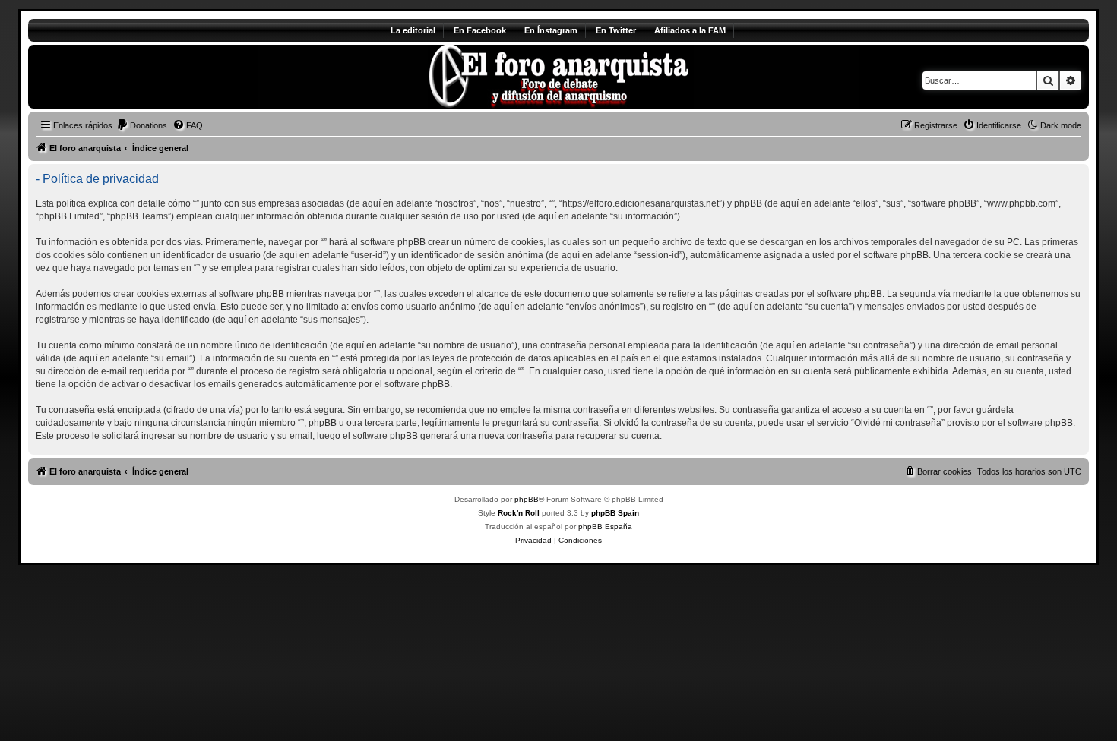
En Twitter (616, 30)
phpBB (526, 499)
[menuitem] (141, 125)
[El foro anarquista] (154, 77)
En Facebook (480, 30)
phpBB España (605, 526)
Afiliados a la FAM (690, 30)
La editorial (413, 30)
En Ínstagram (550, 30)
